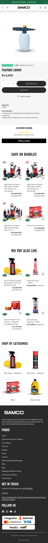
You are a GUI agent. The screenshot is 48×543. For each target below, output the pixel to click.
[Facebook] (3, 511)
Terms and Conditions (9, 475)
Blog (3, 468)
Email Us (5, 493)
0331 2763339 (28, 489)
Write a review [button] (24, 141)
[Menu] (2, 7)
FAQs (4, 464)
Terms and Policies (24, 540)
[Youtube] (11, 511)
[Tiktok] (15, 511)
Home (4, 436)
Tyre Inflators (6, 443)
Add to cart (33, 84)
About (4, 453)
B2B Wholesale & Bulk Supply (12, 461)
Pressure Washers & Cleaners (12, 439)
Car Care (5, 446)
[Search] (7, 7)
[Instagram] (7, 511)
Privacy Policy (6, 478)
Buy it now (24, 90)
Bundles (4, 450)
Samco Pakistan (20, 535)
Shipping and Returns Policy (11, 471)
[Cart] (45, 7)
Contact (4, 457)
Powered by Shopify (31, 535)
